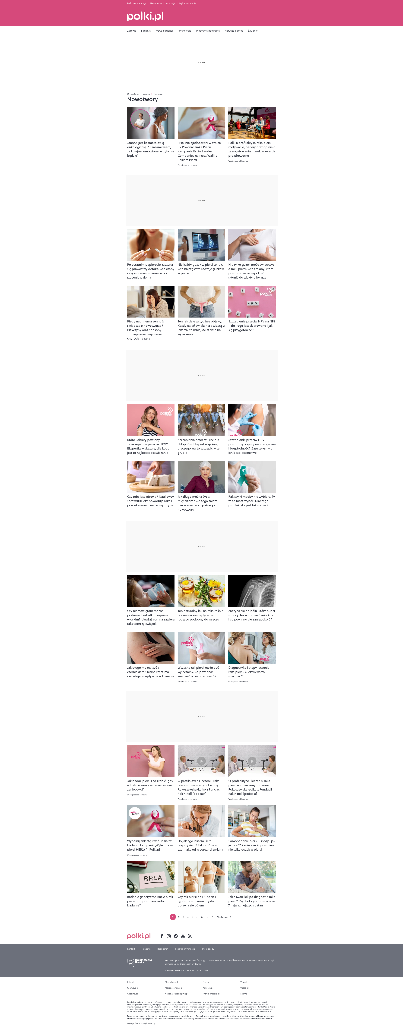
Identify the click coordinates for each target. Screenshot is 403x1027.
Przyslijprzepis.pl (211, 993)
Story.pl (244, 993)
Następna (222, 917)
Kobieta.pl (208, 987)
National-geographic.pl (176, 993)
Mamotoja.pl (171, 982)
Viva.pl (243, 982)
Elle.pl (130, 982)
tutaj (153, 1023)
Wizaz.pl (244, 987)
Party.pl (206, 982)
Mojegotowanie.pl (174, 987)
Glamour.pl (133, 987)
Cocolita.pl (132, 993)
